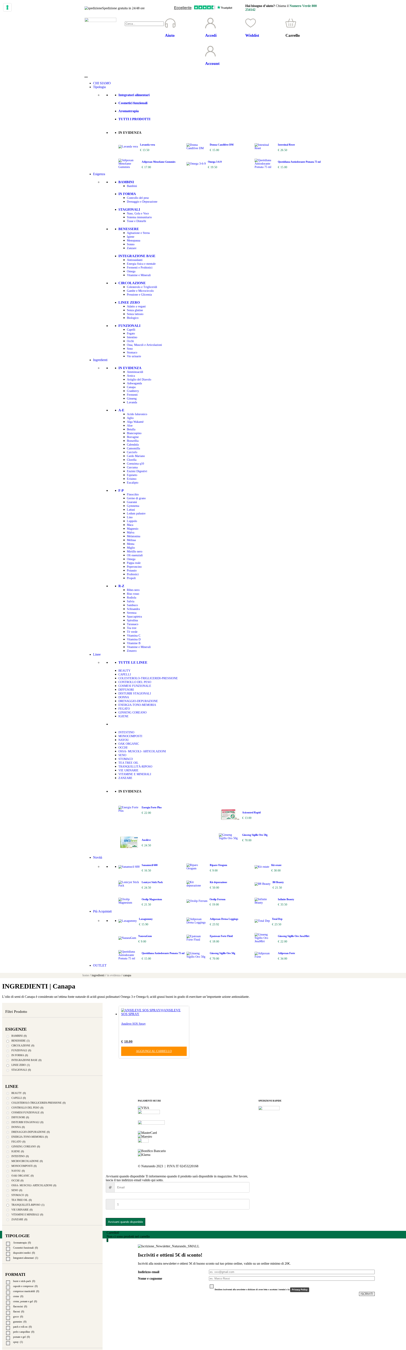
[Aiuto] (170, 23)
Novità (97, 857)
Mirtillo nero (134, 551)
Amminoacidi (135, 372)
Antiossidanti (135, 260)
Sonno (130, 244)
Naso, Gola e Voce (138, 213)
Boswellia (133, 440)
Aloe (130, 425)
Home (85, 975)
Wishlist (252, 35)
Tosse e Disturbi (136, 221)
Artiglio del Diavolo (139, 379)
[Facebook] (263, 1166)
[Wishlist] (250, 23)
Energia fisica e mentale (141, 263)
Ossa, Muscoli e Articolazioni (144, 344)
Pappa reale (134, 563)
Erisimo (131, 478)
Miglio (131, 547)
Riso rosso (133, 593)
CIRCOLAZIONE (132, 283)
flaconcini (20, 1306)
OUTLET (100, 965)
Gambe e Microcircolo (140, 290)
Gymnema (133, 505)
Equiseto (132, 475)
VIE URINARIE (128, 770)
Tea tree (131, 628)
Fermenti (132, 394)
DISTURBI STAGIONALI (134, 693)
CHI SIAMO (102, 83)
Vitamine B (133, 643)
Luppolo (132, 521)
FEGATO (124, 708)
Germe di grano (136, 498)
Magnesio (132, 528)
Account (212, 63)
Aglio (130, 418)
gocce (18, 1316)
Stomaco (132, 352)
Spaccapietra (134, 616)
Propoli (131, 578)
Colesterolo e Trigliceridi (142, 287)
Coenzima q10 (135, 463)
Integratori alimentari (134, 95)
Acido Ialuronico (137, 414)
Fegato (131, 333)
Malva (130, 532)
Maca (130, 524)
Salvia (130, 601)
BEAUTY (124, 670)
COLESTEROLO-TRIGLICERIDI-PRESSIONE (148, 678)
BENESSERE (128, 229)
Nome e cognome (150, 1278)
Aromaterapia (128, 111)
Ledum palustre (136, 513)
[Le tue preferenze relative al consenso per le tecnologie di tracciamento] (7, 7)
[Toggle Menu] (86, 77)
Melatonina (133, 536)
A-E (121, 410)
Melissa (131, 540)
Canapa (131, 387)
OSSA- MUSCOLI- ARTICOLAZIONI (142, 751)
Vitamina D (134, 639)
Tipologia (99, 87)
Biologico (133, 317)
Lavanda (132, 402)
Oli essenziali (135, 555)
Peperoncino (134, 566)
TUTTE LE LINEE (132, 662)
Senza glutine (135, 310)
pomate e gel (21, 1336)
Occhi (130, 341)
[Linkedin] (298, 1166)
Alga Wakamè (135, 421)
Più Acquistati (102, 911)
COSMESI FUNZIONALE (134, 685)
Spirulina (132, 620)
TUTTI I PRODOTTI (134, 119)
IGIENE (123, 716)
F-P (121, 490)
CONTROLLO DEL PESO (134, 682)
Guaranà (132, 502)
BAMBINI (126, 182)
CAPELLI (124, 674)
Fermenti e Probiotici (139, 267)
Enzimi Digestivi (137, 471)
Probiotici (133, 574)
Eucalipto (132, 482)
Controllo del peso (138, 197)
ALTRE (124, 724)
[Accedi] (210, 23)
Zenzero (132, 650)
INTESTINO (126, 732)
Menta (130, 543)
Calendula (133, 444)
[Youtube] (286, 1166)
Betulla (131, 429)
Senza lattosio (135, 314)
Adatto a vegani (136, 306)
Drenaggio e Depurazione (142, 201)
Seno (130, 348)
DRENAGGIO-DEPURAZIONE (138, 701)
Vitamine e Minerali (139, 275)
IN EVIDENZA (129, 368)
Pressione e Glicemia (139, 294)
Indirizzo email (148, 1272)
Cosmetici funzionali (132, 103)
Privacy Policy (299, 1289)
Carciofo (132, 452)
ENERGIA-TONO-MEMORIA (137, 704)
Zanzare (131, 248)
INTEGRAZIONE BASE (136, 256)
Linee (97, 654)
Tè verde (132, 631)
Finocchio (133, 494)
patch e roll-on (22, 1326)
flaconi (18, 1311)
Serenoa (131, 612)
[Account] (210, 51)
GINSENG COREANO (132, 712)
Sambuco (132, 605)
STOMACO (125, 759)
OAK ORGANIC (128, 743)
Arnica (131, 375)
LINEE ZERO (129, 302)
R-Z (121, 586)
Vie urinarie (134, 356)
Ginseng (132, 398)
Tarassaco (132, 624)
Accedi (211, 35)
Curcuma (132, 467)
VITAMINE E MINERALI (134, 774)
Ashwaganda (134, 383)
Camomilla (133, 448)
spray (18, 1341)
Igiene (130, 236)
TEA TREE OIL (128, 762)
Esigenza (99, 174)
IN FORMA (127, 194)
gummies (19, 1321)
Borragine (133, 437)
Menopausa (133, 240)
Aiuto (170, 35)
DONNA (123, 697)
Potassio (132, 570)
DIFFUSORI (126, 689)
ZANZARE (125, 778)
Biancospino (134, 433)
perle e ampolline (23, 1331)
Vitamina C (133, 635)
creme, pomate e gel (25, 1301)
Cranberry (133, 391)
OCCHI (123, 747)
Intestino (132, 337)
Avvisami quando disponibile (125, 1221)
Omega (131, 271)
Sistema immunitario (139, 217)
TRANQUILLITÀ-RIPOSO (135, 766)
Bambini (132, 186)
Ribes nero (133, 590)
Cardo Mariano (136, 456)
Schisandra (133, 609)
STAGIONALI (129, 209)
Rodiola (131, 597)
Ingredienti (100, 360)
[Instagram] (275, 1166)
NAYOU (123, 740)
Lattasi (131, 509)
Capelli (131, 329)
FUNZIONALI (129, 325)
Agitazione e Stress (138, 233)
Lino (130, 517)
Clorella (131, 459)
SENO (122, 755)
